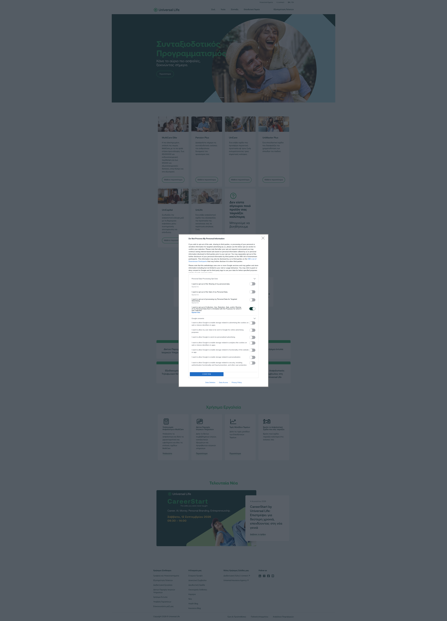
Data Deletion (210, 382)
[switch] (252, 283)
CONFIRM (206, 374)
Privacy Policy (237, 382)
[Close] (264, 239)
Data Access (223, 382)
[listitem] (223, 278)
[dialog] (223, 310)
